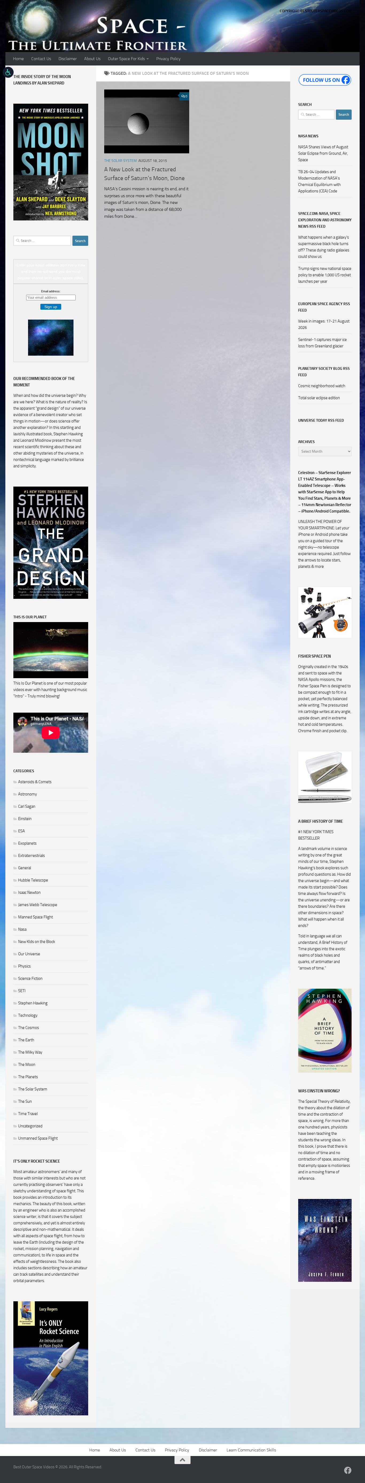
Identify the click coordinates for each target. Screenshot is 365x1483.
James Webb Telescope (37, 904)
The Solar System (120, 160)
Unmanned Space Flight (38, 1138)
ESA (21, 831)
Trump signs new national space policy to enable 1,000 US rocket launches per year (324, 275)
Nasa (22, 929)
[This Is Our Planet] (50, 676)
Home (18, 58)
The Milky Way (30, 1052)
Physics (24, 966)
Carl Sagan (26, 806)
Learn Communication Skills (251, 1450)
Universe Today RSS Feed (321, 420)
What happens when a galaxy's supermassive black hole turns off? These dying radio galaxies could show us (323, 247)
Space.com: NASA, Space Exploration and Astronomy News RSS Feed (325, 220)
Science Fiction (30, 978)
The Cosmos (28, 1027)
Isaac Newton (29, 892)
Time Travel (28, 1113)
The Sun (25, 1101)
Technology (27, 1015)
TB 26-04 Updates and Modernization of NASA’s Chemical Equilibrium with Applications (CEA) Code (319, 181)
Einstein (25, 818)
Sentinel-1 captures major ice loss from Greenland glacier (322, 342)
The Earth (26, 1040)
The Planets (28, 1076)
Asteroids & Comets (35, 781)
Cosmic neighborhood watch (321, 385)
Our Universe (29, 954)
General (24, 867)
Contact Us (41, 58)
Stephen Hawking (33, 1003)
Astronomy (27, 794)
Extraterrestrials (31, 855)
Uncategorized (30, 1126)
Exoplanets (27, 843)
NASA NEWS (308, 136)
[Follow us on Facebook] (348, 1470)
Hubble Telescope (33, 880)
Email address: (50, 291)
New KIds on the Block (36, 941)
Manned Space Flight (35, 917)
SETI (22, 990)
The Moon (26, 1064)
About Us (92, 58)
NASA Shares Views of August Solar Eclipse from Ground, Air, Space (323, 153)
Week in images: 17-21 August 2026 (324, 324)
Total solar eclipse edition (319, 397)
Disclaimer (68, 58)
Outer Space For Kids (126, 58)
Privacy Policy (168, 58)
